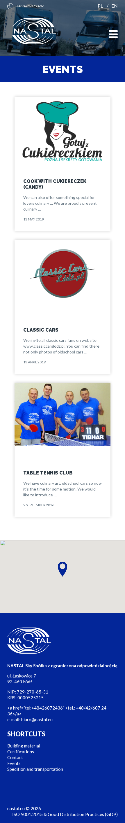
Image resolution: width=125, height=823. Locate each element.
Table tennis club (48, 473)
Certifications (20, 751)
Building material (23, 745)
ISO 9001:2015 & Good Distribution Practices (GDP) (65, 814)
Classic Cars (40, 330)
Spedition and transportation (35, 769)
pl (100, 5)
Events (14, 763)
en (114, 5)
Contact (15, 757)
